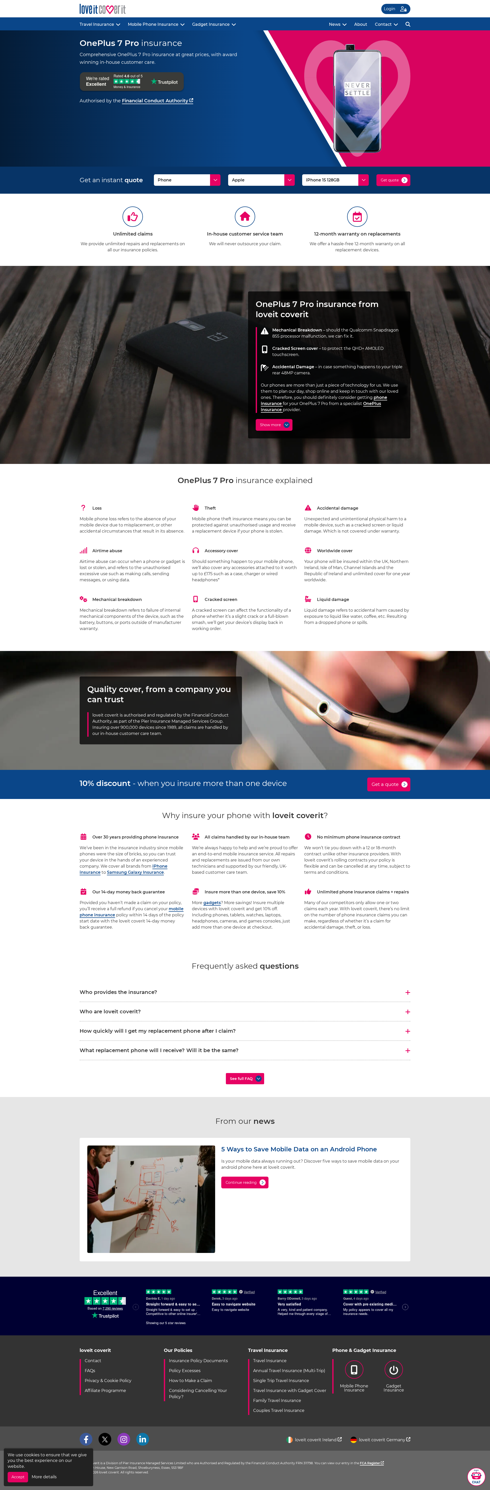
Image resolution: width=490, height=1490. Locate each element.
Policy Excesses (185, 1370)
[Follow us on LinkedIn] (142, 1439)
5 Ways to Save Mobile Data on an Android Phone (299, 1149)
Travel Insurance (97, 24)
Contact (383, 24)
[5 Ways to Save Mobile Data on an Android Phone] (151, 1251)
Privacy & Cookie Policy (108, 1380)
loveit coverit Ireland (316, 1439)
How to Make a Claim (190, 1380)
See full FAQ (241, 1078)
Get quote (390, 180)
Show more (270, 425)
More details (44, 1476)
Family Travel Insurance (277, 1400)
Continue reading (241, 1182)
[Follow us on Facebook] (86, 1439)
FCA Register (370, 1463)
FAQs (90, 1370)
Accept (17, 1477)
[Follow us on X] (105, 1439)
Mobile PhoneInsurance (354, 1388)
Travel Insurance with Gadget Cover (289, 1390)
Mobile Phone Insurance (153, 24)
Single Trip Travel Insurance (281, 1380)
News (334, 24)
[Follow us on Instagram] (123, 1439)
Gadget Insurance (211, 24)
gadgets (212, 902)
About (360, 24)
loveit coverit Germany (382, 1439)
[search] (408, 23)
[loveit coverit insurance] (103, 9)
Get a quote (385, 784)
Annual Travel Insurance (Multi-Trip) (289, 1370)
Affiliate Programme (105, 1390)
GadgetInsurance (394, 1388)
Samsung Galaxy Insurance (135, 872)
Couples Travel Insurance (278, 1410)
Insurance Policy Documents (198, 1360)
